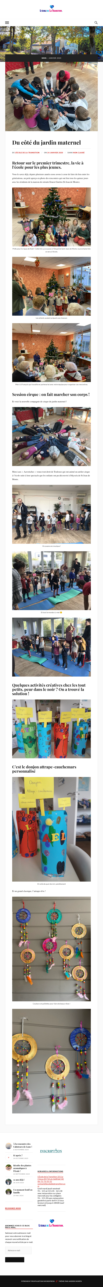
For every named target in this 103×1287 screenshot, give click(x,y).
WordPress (49, 1281)
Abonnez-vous (14, 1260)
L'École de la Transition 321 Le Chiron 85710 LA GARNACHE (51, 1177)
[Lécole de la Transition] (51, 11)
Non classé (79, 153)
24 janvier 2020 (55, 153)
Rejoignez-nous (13, 1208)
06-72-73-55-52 (45, 1181)
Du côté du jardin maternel (46, 142)
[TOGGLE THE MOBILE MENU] (7, 22)
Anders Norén (75, 1281)
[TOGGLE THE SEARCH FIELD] (96, 22)
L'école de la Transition (27, 153)
